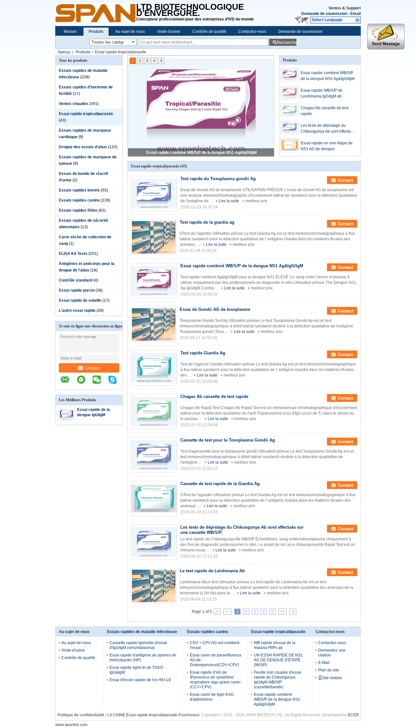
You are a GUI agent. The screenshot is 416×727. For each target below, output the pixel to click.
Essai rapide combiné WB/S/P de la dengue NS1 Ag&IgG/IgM (201, 152)
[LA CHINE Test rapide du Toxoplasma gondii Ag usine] (154, 193)
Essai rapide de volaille (80, 300)
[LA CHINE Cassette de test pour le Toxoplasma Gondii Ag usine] (154, 455)
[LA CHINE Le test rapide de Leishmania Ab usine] (153, 585)
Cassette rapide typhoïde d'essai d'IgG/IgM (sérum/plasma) (138, 645)
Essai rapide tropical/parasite (86, 114)
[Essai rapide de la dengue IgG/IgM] (66, 418)
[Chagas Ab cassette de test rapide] (289, 110)
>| (292, 611)
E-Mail (324, 662)
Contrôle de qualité (209, 31)
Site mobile (332, 678)
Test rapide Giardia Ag (202, 352)
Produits (96, 31)
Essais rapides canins (79, 200)
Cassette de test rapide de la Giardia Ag (220, 483)
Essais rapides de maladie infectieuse (142, 631)
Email (355, 13)
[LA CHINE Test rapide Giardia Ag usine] (154, 368)
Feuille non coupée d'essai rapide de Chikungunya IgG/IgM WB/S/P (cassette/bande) (277, 679)
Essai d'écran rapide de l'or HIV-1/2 (140, 680)
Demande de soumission (324, 13)
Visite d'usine (168, 31)
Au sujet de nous (130, 31)
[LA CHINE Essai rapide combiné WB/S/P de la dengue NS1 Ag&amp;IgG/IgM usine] (154, 280)
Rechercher (286, 42)
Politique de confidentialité (81, 715)
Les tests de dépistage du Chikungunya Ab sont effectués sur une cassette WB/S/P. (328, 128)
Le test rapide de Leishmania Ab (212, 570)
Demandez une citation (331, 652)
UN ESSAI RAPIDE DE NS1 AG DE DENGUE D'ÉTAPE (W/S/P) (278, 660)
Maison (70, 31)
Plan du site (328, 670)
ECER (353, 715)
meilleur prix (256, 201)
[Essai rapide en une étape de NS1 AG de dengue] (289, 145)
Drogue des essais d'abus (83, 147)
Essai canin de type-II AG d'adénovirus (212, 697)
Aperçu (64, 52)
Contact (92, 367)
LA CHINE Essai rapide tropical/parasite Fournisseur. (154, 715)
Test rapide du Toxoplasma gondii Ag (218, 178)
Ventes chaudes (73, 103)
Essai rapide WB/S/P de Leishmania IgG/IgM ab (322, 93)
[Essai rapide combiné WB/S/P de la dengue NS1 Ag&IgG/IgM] (289, 75)
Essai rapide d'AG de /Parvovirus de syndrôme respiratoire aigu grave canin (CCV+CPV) (215, 679)
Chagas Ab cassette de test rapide (324, 111)
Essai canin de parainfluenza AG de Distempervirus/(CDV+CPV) (215, 660)
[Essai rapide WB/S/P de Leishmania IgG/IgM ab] (289, 92)
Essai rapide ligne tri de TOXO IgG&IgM (136, 670)
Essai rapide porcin (77, 290)
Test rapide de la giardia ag (207, 222)
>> (282, 611)
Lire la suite (229, 201)
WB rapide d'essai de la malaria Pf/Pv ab (274, 645)
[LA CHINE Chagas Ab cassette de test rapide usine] (154, 411)
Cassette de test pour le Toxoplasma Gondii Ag (227, 440)
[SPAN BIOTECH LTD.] (95, 13)
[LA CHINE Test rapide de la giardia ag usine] (153, 237)
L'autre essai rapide (77, 310)
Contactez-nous (252, 31)
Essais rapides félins (78, 210)
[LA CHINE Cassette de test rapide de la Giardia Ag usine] (154, 498)
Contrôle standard (75, 280)
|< (217, 611)
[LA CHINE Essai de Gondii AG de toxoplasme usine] (153, 324)
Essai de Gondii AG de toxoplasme (215, 309)
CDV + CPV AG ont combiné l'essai (215, 645)
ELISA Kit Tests (73, 253)
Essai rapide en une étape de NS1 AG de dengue (327, 146)
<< (227, 611)
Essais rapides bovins (79, 190)
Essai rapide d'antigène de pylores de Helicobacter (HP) (143, 657)
